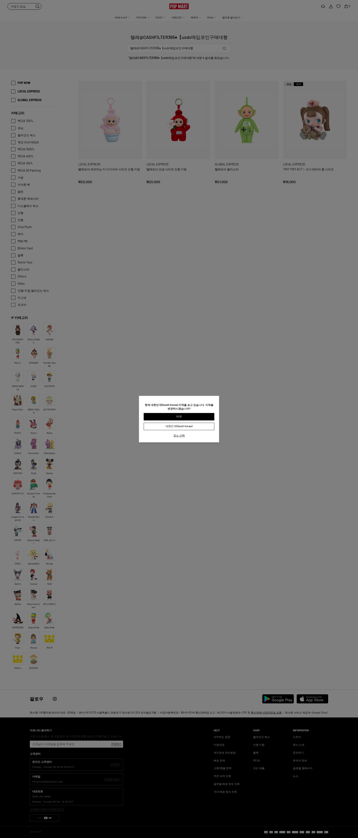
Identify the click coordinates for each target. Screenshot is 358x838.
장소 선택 (179, 435)
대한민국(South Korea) (179, 426)
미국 (179, 416)
